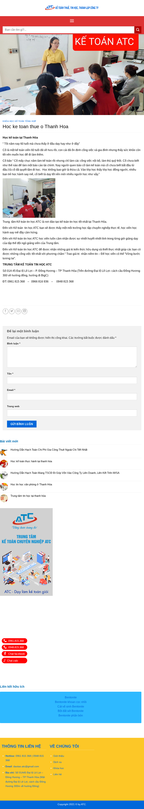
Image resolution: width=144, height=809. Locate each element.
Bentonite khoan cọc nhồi (71, 701)
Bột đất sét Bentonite (71, 710)
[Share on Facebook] (5, 311)
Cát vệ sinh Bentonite (70, 706)
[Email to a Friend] (18, 311)
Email (11, 390)
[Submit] (137, 29)
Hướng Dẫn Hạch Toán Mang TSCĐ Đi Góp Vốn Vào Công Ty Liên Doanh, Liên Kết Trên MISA (65, 472)
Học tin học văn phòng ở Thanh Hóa (31, 484)
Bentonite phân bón (70, 715)
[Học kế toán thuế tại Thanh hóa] (72, 8)
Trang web (13, 406)
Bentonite (71, 697)
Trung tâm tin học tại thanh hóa (28, 495)
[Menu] (72, 20)
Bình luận (13, 343)
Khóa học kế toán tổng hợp (19, 121)
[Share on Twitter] (12, 311)
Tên (10, 373)
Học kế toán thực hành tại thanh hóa (31, 461)
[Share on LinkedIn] (24, 311)
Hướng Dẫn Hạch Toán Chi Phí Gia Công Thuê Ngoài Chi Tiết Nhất (49, 449)
